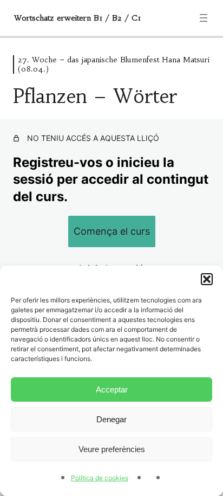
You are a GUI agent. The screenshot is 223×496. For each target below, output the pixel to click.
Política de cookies (99, 478)
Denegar (111, 419)
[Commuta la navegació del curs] (203, 17)
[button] (206, 279)
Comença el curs (112, 231)
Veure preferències (111, 449)
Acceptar (112, 389)
